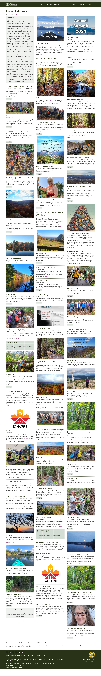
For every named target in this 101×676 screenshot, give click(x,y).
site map (30, 657)
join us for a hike (71, 134)
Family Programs (64, 645)
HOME (41, 4)
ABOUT (46, 655)
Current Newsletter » (16, 13)
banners (13, 657)
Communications (54, 645)
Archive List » (17, 14)
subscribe (34, 657)
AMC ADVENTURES (96, 0)
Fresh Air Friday (53, 100)
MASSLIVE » (12, 510)
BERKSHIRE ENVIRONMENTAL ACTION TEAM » (81, 485)
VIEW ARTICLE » (55, 65)
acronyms (8, 657)
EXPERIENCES (13, 655)
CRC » (21, 492)
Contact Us (92, 663)
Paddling (29, 646)
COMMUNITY (27, 655)
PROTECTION (20, 655)
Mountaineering (85, 645)
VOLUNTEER (33, 655)
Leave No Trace (10, 603)
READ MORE (69, 67)
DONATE (93, 659)
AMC (90, 0)
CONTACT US (82, 0)
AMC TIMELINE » (54, 335)
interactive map (83, 197)
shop (26, 657)
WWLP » (61, 549)
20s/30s (25, 645)
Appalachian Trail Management (36, 645)
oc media (18, 657)
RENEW (88, 659)
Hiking (70, 645)
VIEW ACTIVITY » (73, 247)
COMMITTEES (40, 655)
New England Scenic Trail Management (16, 646)
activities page (27, 438)
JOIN (87, 0)
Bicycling (47, 645)
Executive (19, 645)
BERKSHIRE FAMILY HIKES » (57, 526)
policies (22, 657)
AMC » (43, 54)
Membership (77, 645)
